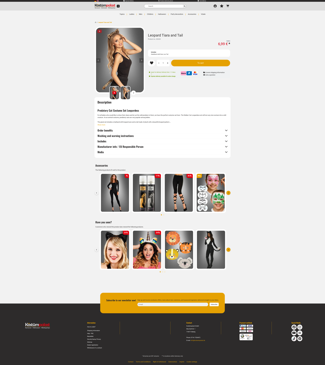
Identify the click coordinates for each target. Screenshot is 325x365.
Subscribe (214, 304)
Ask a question (210, 75)
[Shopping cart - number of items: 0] (228, 6)
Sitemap (89, 342)
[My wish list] (222, 6)
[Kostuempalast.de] (105, 6)
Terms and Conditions (143, 362)
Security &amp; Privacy (94, 339)
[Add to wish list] (151, 63)
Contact (130, 362)
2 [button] (164, 214)
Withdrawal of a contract (94, 348)
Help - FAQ (90, 333)
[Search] (184, 6)
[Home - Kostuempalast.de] (37, 326)
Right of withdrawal (159, 362)
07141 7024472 (195, 337)
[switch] (248, 338)
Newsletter (90, 336)
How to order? (91, 327)
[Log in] (215, 6)
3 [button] (165, 271)
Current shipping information (215, 72)
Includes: (153, 52)
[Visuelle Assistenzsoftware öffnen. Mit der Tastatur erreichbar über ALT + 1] (117, 6)
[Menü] (252, 335)
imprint (181, 362)
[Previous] (106, 93)
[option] (120, 60)
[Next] (133, 93)
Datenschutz (172, 362)
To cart (200, 63)
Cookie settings (192, 362)
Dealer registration (92, 345)
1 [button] (161, 214)
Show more (101, 125)
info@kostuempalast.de (198, 340)
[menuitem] (95, 1)
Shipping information (93, 330)
